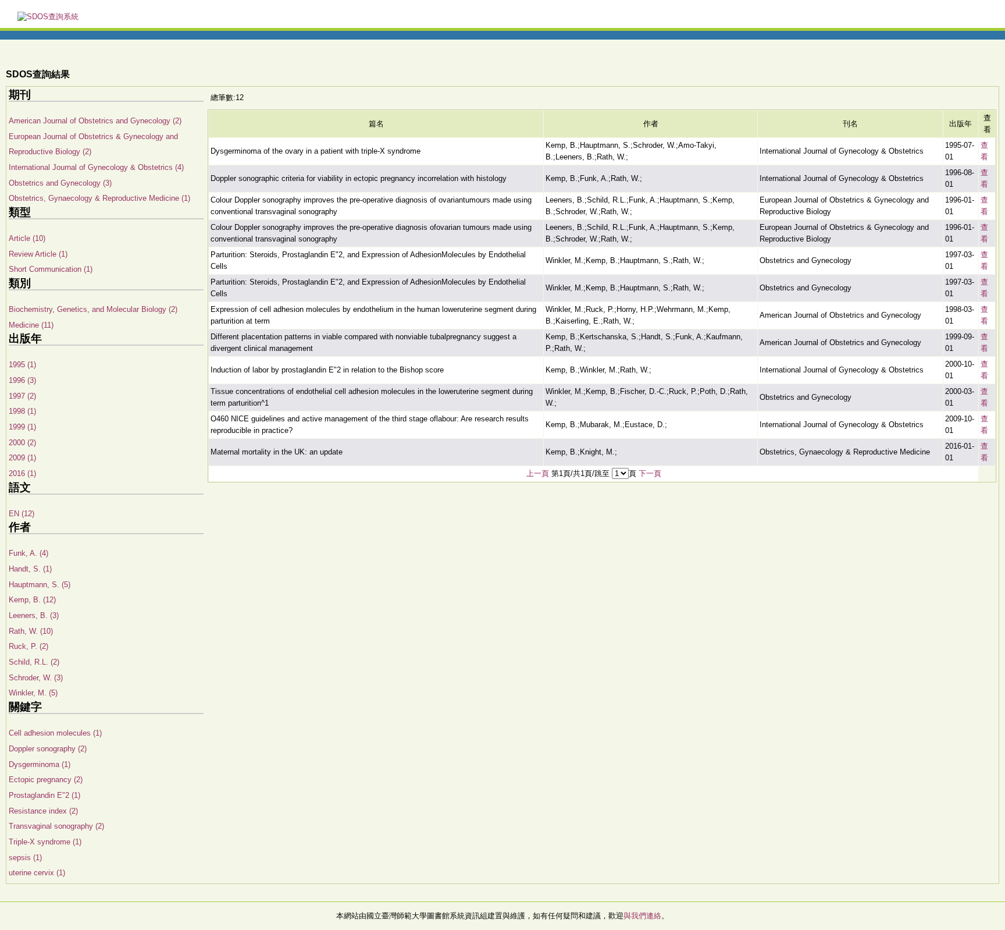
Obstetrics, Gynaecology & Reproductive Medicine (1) (99, 198)
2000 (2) (22, 442)
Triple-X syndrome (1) (45, 841)
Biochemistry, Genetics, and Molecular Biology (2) (93, 309)
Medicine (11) (31, 325)
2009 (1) (22, 457)
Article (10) (27, 238)
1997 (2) (22, 396)
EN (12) (21, 513)
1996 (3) (22, 380)
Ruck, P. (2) (28, 646)
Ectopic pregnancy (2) (46, 779)
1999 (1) (22, 427)
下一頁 (650, 473)
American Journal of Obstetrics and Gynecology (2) (95, 120)
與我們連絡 (642, 915)
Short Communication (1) (50, 269)
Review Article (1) (38, 254)
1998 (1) (22, 411)
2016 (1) (22, 473)
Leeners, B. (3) (34, 615)
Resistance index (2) (43, 811)
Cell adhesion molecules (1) (55, 733)
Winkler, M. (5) (33, 692)
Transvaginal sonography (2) (56, 826)
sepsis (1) (25, 857)
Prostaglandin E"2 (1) (44, 795)
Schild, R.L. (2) (34, 662)
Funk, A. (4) (28, 553)
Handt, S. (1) (30, 569)
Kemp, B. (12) (32, 599)
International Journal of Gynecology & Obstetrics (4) (96, 167)
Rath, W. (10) (31, 631)
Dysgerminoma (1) (39, 764)
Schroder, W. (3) (36, 677)
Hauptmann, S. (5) (39, 584)
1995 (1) (22, 364)
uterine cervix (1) (37, 872)
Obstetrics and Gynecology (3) (60, 183)
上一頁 (537, 473)
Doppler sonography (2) (48, 748)
